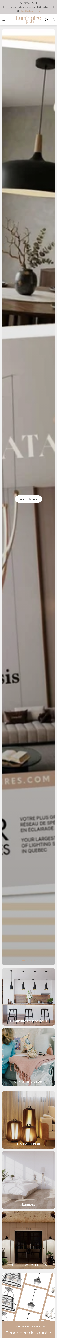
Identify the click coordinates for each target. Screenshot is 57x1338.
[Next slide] (53, 7)
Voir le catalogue (28, 499)
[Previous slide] (4, 7)
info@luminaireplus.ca (30, 11)
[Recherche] (46, 20)
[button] (23, 960)
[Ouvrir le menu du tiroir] (4, 20)
